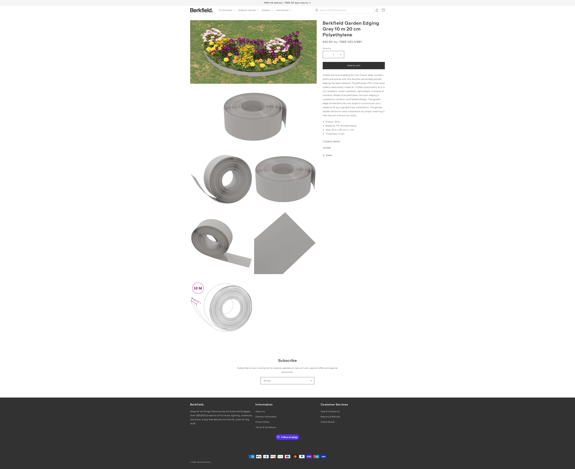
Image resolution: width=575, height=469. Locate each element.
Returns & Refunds (330, 416)
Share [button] (329, 155)
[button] (226, 10)
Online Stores (328, 422)
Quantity (327, 48)
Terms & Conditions (265, 427)
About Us (260, 411)
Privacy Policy (262, 422)
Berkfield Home (204, 462)
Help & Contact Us (330, 411)
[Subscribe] (311, 380)
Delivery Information (266, 416)
